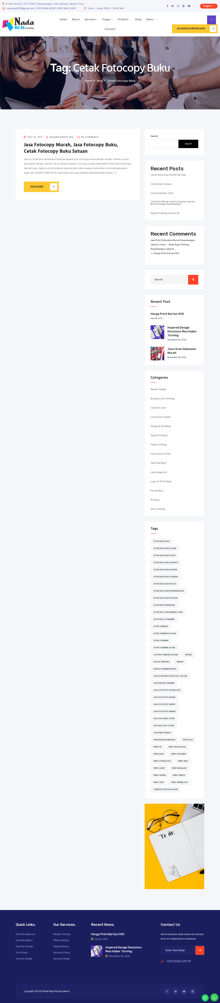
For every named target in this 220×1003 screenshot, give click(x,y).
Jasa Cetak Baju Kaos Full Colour (170, 676)
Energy (180, 662)
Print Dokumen (178, 754)
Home (63, 19)
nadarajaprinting (61, 137)
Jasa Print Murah (162, 732)
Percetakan (157, 491)
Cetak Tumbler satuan (164, 633)
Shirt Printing (158, 509)
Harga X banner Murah (164, 669)
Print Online (159, 775)
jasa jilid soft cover (163, 725)
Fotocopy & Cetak (161, 454)
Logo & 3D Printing (161, 481)
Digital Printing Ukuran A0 (165, 213)
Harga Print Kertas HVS (166, 253)
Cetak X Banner (160, 640)
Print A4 (157, 747)
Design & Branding (161, 426)
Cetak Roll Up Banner (164, 619)
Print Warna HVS (179, 782)
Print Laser (159, 768)
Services (90, 19)
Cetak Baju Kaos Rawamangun (168, 591)
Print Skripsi (179, 775)
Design (188, 654)
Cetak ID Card (158, 408)
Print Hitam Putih (162, 761)
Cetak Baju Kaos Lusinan (165, 576)
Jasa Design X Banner (163, 683)
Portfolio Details (24, 947)
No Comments (89, 137)
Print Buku (158, 754)
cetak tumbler (160, 626)
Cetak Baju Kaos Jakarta (165, 562)
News (149, 19)
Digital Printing (159, 435)
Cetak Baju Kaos (161, 541)
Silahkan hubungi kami (191, 28)
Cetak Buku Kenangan (164, 605)
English (207, 6)
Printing (155, 500)
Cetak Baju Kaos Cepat (164, 555)
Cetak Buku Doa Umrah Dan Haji (168, 175)
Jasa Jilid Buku (158, 463)
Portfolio (188, 739)
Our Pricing (21, 953)
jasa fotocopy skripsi (164, 704)
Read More (36, 186)
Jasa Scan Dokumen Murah (181, 351)
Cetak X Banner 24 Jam (164, 647)
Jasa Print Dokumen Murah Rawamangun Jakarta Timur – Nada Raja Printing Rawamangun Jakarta (173, 244)
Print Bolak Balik (177, 747)
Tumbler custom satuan (165, 789)
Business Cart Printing (162, 399)
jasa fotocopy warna (164, 711)
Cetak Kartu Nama (161, 417)
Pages (107, 19)
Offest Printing (61, 940)
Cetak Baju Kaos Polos (164, 584)
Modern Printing (61, 934)
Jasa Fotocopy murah (164, 697)
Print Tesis (158, 782)
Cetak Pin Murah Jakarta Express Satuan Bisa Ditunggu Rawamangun (173, 203)
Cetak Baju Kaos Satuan (165, 598)
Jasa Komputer (159, 472)
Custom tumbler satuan (165, 654)
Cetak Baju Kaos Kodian (165, 569)
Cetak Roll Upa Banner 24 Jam (167, 612)
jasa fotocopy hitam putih (166, 690)
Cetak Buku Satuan (161, 184)
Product (123, 19)
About (76, 19)
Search (154, 136)
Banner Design (158, 389)
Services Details (24, 959)
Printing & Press (61, 953)
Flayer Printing (159, 445)
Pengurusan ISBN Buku (164, 739)
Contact (110, 29)
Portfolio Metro (24, 940)
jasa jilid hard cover (163, 718)
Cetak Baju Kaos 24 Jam (164, 548)
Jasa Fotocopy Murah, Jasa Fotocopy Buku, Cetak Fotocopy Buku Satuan (71, 148)
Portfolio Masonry (25, 934)
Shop (138, 19)
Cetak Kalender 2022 (162, 193)
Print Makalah (179, 768)
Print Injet (183, 761)
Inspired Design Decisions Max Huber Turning (182, 331)
